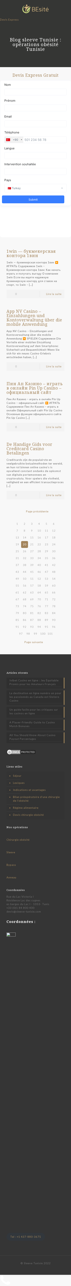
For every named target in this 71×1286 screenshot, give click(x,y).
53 (46, 578)
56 (24, 585)
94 (39, 626)
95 (46, 626)
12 (54, 530)
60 (54, 585)
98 (28, 633)
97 (21, 633)
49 (17, 578)
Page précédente (37, 511)
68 (24, 599)
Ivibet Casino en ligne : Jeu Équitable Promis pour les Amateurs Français (34, 682)
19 (17, 544)
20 (24, 544)
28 (39, 551)
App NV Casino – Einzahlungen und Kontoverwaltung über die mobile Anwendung (34, 317)
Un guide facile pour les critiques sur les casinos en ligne (33, 711)
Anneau (11, 877)
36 (54, 558)
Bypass (11, 864)
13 (17, 537)
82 (39, 613)
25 (17, 551)
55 (17, 585)
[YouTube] (36, 1268)
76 (39, 606)
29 (46, 551)
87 (32, 620)
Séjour (17, 775)
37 (17, 565)
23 (46, 544)
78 (54, 606)
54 (54, 578)
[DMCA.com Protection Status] (21, 754)
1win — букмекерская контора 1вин (31, 253)
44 (24, 571)
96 (54, 626)
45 (32, 571)
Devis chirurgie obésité (28, 814)
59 (46, 585)
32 (24, 558)
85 (17, 620)
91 (17, 626)
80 (24, 613)
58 (39, 585)
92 (24, 626)
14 (24, 537)
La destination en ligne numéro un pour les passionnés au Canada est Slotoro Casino (35, 697)
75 (32, 606)
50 (24, 578)
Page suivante (33, 642)
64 (39, 592)
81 (32, 613)
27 (32, 551)
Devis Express (9, 19)
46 (39, 571)
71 (46, 599)
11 (46, 530)
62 (24, 592)
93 (32, 626)
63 (32, 592)
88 (39, 620)
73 (17, 606)
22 (39, 544)
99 (35, 633)
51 (32, 578)
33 (32, 558)
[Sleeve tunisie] (35, 9)
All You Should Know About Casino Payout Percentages (32, 737)
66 (54, 592)
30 (54, 551)
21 (32, 544)
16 (39, 537)
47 (46, 571)
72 (54, 599)
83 (46, 613)
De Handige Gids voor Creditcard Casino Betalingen (29, 449)
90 (54, 620)
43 (17, 571)
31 (17, 558)
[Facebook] (30, 1268)
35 (46, 558)
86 (24, 620)
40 (39, 565)
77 (46, 606)
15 (32, 537)
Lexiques (19, 782)
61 (17, 592)
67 (17, 599)
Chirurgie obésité (18, 839)
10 (39, 530)
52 (39, 578)
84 (54, 613)
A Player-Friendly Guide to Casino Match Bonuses (32, 724)
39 (32, 565)
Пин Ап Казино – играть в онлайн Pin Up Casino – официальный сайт (35, 388)
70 (39, 599)
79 (17, 613)
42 (54, 565)
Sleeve (11, 852)
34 (39, 558)
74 (24, 606)
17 (46, 537)
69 (32, 599)
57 (32, 585)
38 (24, 565)
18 (54, 537)
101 (50, 633)
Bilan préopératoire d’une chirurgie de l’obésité (36, 798)
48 (54, 571)
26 (24, 551)
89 (46, 620)
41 (46, 565)
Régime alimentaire (25, 807)
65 (46, 592)
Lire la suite (54, 294)
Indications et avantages (29, 789)
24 (54, 544)
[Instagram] (41, 1268)
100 (43, 633)
